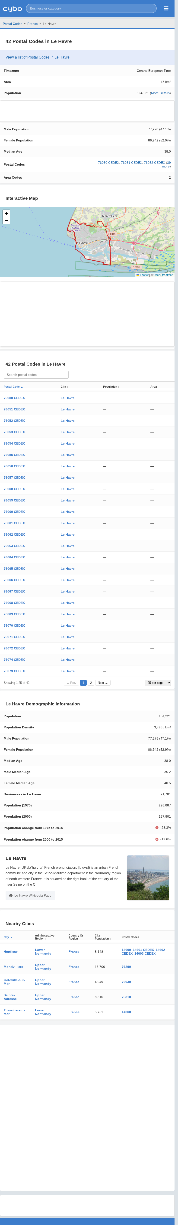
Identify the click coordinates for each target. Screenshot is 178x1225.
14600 (126, 950)
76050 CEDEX (108, 162)
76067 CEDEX (14, 591)
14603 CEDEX (145, 953)
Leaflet (144, 275)
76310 (126, 997)
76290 (126, 967)
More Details (160, 93)
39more (166, 164)
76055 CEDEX (14, 455)
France (32, 24)
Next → (103, 683)
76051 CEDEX (131, 162)
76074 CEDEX (14, 660)
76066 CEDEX (14, 580)
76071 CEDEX (14, 637)
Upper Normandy (43, 966)
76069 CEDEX (14, 614)
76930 (126, 982)
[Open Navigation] (166, 8)
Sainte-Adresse (10, 997)
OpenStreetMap (163, 275)
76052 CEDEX (154, 162)
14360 (126, 1012)
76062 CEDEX (14, 534)
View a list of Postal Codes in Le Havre (38, 57)
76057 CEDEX (14, 477)
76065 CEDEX (14, 568)
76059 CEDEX (14, 500)
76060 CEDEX (14, 512)
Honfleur (10, 951)
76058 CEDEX (14, 489)
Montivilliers (13, 967)
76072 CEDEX (14, 648)
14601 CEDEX (143, 950)
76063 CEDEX (14, 546)
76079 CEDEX (14, 671)
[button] (91, 8)
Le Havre (68, 398)
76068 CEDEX (14, 603)
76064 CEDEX (14, 557)
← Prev (71, 683)
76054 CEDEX (14, 443)
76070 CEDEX (14, 625)
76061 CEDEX (14, 523)
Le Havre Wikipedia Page (32, 895)
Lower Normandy (43, 951)
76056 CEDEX (14, 466)
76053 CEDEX (14, 432)
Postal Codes (12, 24)
